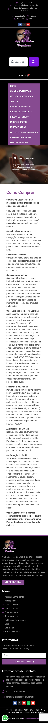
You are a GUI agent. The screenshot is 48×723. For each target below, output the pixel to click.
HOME (13, 86)
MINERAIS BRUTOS (18, 122)
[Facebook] (20, 24)
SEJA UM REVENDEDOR (20, 91)
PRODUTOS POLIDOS (19, 117)
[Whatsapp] (28, 703)
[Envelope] (33, 703)
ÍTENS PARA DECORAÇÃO (21, 96)
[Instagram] (24, 24)
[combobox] (18, 61)
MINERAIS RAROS (18, 127)
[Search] (34, 61)
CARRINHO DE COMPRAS (21, 137)
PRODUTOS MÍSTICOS (19, 112)
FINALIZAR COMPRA (19, 142)
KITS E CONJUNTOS (19, 106)
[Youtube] (28, 24)
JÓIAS (12, 101)
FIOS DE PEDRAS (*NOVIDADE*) (24, 132)
